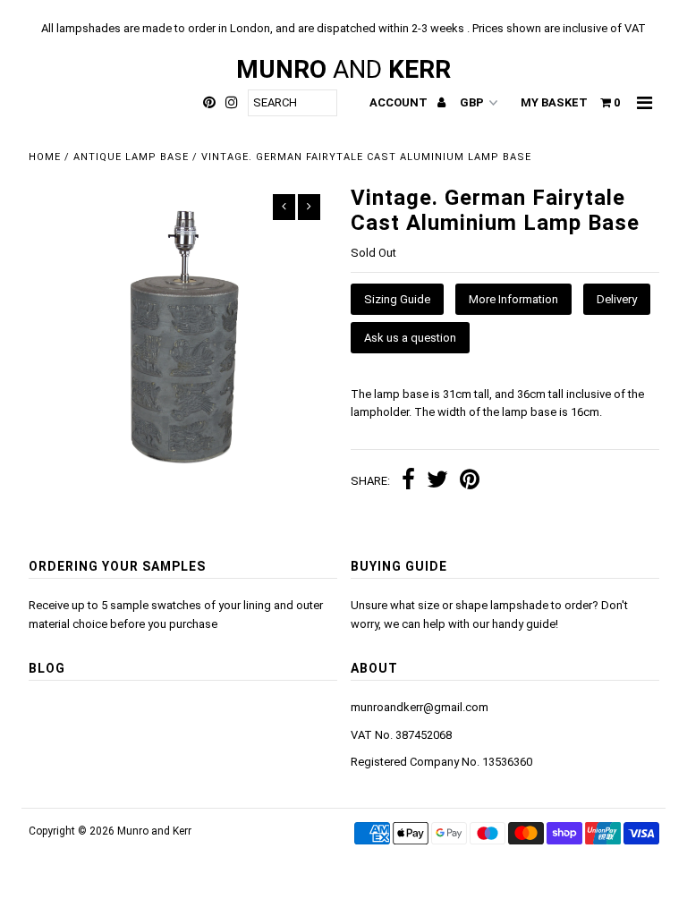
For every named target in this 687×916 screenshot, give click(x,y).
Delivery (617, 299)
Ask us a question (410, 337)
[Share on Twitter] (437, 482)
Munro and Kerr (154, 831)
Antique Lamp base (131, 157)
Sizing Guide (397, 299)
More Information (513, 299)
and (343, 69)
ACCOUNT (399, 102)
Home (45, 157)
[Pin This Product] (469, 482)
